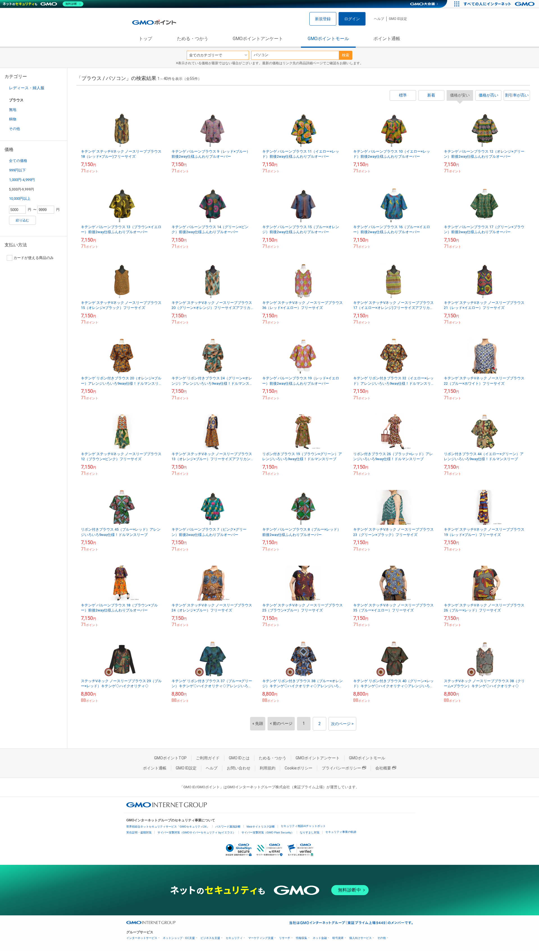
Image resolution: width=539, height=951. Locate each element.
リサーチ (284, 937)
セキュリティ (234, 937)
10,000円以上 (20, 198)
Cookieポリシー (298, 768)
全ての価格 (18, 161)
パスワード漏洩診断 (228, 826)
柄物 (12, 119)
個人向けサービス (360, 937)
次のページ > (342, 723)
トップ (145, 38)
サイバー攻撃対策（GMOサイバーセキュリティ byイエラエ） (196, 832)
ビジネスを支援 (210, 937)
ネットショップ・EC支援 (179, 937)
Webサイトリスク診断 (260, 826)
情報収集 (301, 937)
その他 (14, 129)
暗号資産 (338, 937)
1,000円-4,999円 (22, 180)
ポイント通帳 (386, 38)
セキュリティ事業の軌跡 (340, 831)
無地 (12, 109)
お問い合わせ (238, 768)
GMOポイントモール (328, 38)
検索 (345, 55)
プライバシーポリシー (341, 768)
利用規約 (267, 768)
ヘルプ (379, 19)
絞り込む (22, 220)
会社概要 (383, 768)
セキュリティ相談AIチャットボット (303, 826)
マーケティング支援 (260, 937)
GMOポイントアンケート (258, 38)
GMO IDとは (239, 758)
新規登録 (323, 19)
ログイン (352, 19)
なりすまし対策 (309, 832)
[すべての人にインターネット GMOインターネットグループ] (500, 4)
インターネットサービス (141, 937)
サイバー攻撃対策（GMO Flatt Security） (267, 832)
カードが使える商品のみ (33, 258)
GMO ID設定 (398, 19)
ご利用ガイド (208, 758)
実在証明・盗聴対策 (139, 832)
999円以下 (17, 170)
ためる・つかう (192, 38)
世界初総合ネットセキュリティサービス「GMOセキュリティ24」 (167, 826)
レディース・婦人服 (26, 88)
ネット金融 (320, 937)
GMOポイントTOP (170, 758)
